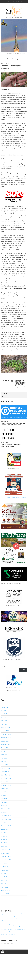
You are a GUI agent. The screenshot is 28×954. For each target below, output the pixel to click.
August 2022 (4, 870)
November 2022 (6, 860)
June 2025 (4, 754)
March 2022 (4, 887)
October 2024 (5, 782)
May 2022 (4, 880)
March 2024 (4, 805)
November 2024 (6, 778)
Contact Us (15, 1)
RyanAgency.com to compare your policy (13, 497)
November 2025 (6, 737)
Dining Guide (20, 1)
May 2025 (4, 758)
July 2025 (3, 751)
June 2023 (4, 836)
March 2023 (4, 846)
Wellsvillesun (7, 68)
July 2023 (3, 833)
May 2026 (4, 717)
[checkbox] (2, 951)
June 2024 (4, 795)
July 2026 (3, 710)
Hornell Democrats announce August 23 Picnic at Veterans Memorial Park (13, 424)
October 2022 (5, 863)
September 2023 (6, 826)
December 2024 (6, 775)
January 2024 (5, 812)
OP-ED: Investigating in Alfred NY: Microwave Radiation (11, 445)
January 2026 (5, 731)
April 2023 (4, 843)
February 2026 (5, 727)
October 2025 (5, 741)
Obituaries (10, 1)
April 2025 (4, 761)
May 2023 (4, 839)
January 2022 (5, 894)
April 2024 (4, 802)
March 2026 (4, 724)
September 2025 (6, 744)
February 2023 (5, 850)
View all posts (13, 394)
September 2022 (6, 867)
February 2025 (5, 768)
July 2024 (3, 792)
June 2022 (4, 877)
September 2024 (6, 785)
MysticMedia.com (12, 952)
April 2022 (4, 884)
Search (3, 666)
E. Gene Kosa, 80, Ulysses (8, 934)
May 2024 (4, 799)
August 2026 (4, 707)
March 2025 (4, 765)
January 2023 (5, 853)
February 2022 (5, 890)
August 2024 (4, 788)
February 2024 (5, 809)
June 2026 (4, 714)
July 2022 (3, 873)
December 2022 (6, 856)
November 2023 (6, 819)
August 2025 (4, 748)
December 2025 (6, 734)
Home (6, 1)
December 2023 (6, 816)
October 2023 (5, 822)
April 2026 (4, 720)
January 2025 (5, 771)
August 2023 (4, 829)
